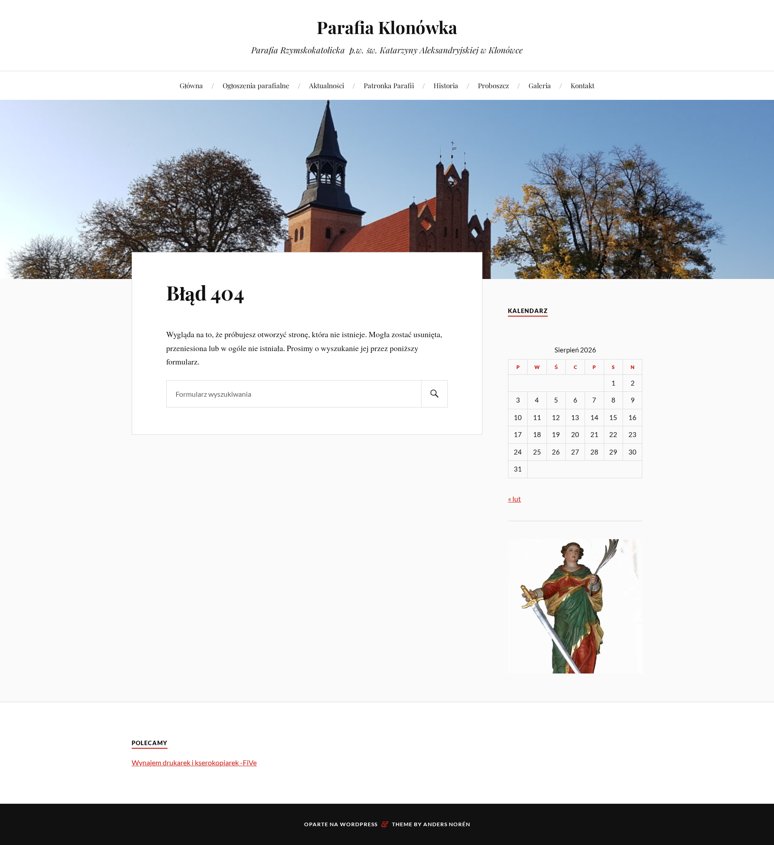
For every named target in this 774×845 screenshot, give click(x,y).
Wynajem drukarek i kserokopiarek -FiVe (194, 762)
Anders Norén (446, 824)
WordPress (359, 824)
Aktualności (326, 85)
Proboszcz (493, 85)
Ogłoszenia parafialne (256, 85)
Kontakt (582, 85)
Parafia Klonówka (387, 27)
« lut (514, 498)
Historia (446, 85)
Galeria (540, 85)
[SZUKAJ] (434, 393)
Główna (191, 85)
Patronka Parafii (389, 85)
